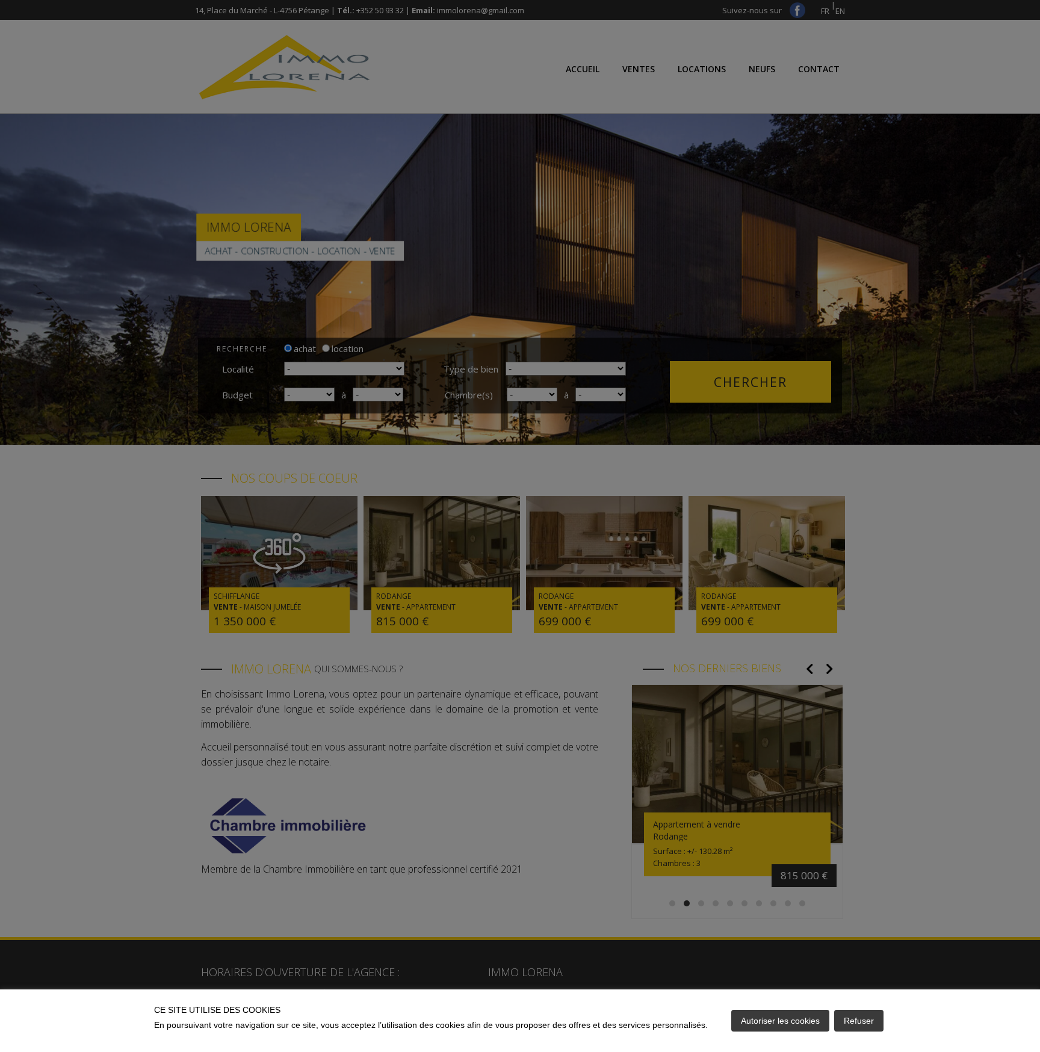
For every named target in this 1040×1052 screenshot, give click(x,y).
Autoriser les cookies (780, 1021)
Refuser (859, 1021)
